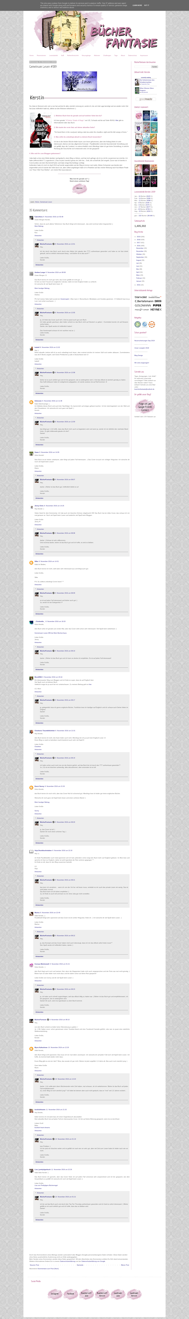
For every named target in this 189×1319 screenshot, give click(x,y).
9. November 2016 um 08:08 (65, 533)
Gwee (37, 452)
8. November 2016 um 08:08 (56, 272)
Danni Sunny (39, 786)
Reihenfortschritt (73, 55)
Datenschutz (132, 55)
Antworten (38, 235)
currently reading (146, 77)
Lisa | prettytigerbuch (43, 1169)
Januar (139, 281)
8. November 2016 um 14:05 (49, 452)
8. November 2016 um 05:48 (53, 217)
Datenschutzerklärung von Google (93, 1261)
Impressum (144, 55)
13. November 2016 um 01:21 (65, 1197)
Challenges (107, 55)
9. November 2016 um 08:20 (65, 822)
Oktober (139, 254)
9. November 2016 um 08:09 (65, 593)
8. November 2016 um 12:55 (65, 312)
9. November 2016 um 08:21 (65, 880)
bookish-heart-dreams (42, 1127)
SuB (62, 55)
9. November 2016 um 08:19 (65, 758)
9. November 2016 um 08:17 (65, 700)
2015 (139, 285)
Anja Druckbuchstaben (43, 850)
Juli (137, 263)
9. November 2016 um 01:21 (60, 964)
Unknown (38, 401)
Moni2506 (38, 677)
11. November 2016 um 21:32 (56, 1109)
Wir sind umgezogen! (141, 363)
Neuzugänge (86, 55)
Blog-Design (138, 355)
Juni (138, 266)
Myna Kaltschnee (41, 1047)
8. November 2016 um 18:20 (56, 621)
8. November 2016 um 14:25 (54, 506)
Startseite (80, 1265)
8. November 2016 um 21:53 (55, 786)
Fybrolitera (39, 217)
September (140, 257)
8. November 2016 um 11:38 (52, 401)
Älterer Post (125, 1265)
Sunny (37, 811)
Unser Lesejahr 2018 (141, 348)
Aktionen (97, 55)
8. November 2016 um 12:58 (65, 372)
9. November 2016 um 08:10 (65, 651)
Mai (137, 269)
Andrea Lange (40, 272)
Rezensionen (41, 55)
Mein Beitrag (39, 226)
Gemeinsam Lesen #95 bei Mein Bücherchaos (51, 633)
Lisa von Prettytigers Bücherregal (46, 1185)
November (140, 251)
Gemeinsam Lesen (46, 202)
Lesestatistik (53, 55)
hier (90, 684)
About (123, 55)
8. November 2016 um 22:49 (50, 912)
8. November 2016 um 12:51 (65, 244)
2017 (139, 242)
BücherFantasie (46, 244)
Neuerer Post (34, 1265)
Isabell (37, 347)
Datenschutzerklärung (67, 1261)
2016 (139, 245)
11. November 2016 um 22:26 (61, 1169)
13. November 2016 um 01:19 (65, 1139)
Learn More (137, 5)
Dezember (140, 248)
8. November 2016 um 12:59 (65, 422)
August (139, 260)
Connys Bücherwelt (42, 964)
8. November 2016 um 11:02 (50, 347)
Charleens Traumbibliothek (45, 730)
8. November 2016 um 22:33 (62, 850)
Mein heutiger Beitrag (42, 288)
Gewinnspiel (64, 299)
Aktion (37, 202)
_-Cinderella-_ (40, 621)
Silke (36, 561)
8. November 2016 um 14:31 (49, 561)
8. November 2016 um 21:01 (65, 730)
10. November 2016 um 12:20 (58, 1047)
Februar (139, 278)
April (138, 272)
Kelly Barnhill (144, 92)
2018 (139, 239)
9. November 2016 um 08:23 (65, 989)
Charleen (38, 746)
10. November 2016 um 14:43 (65, 1079)
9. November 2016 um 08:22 (65, 935)
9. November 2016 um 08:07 (65, 479)
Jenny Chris (39, 506)
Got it (146, 5)
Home (31, 55)
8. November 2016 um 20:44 (52, 677)
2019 (139, 237)
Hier (116, 120)
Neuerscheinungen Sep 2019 (144, 340)
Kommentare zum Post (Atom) (48, 1268)
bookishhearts (40, 1109)
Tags (116, 55)
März (138, 275)
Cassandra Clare (145, 84)
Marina (37, 912)
